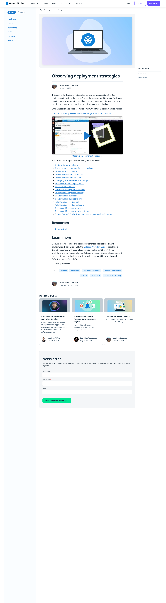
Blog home (11, 19)
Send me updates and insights (56, 400)
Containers (75, 270)
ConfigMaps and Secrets (66, 195)
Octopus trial (61, 229)
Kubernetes (95, 275)
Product (10, 23)
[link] (54, 321)
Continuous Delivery (112, 270)
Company (11, 36)
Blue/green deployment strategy (69, 192)
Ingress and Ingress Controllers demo (72, 211)
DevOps (63, 270)
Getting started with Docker (67, 165)
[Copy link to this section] (70, 223)
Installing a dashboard (65, 186)
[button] (87, 136)
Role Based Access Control (67, 202)
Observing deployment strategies (70, 189)
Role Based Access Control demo (69, 205)
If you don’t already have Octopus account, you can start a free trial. (82, 113)
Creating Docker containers (67, 171)
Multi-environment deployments (69, 183)
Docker (84, 275)
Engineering (12, 27)
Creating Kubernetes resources (69, 174)
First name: (46, 371)
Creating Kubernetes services (68, 177)
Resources (142, 74)
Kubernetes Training (112, 275)
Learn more (142, 78)
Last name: (46, 380)
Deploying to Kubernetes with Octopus (72, 180)
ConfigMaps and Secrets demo (68, 199)
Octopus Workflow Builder (95, 247)
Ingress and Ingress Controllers (69, 208)
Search (10, 40)
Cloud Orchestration (92, 270)
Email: (44, 388)
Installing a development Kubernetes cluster (74, 168)
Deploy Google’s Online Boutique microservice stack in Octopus (83, 214)
